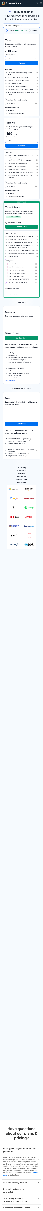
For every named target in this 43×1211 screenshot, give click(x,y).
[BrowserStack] (11, 3)
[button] (21, 58)
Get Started (21, 424)
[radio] (7, 30)
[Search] (38, 3)
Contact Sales (21, 227)
